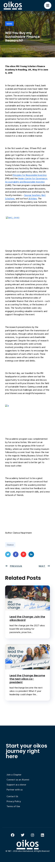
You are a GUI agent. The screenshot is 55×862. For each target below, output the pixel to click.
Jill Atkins (32, 199)
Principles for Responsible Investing (29, 175)
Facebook (15, 554)
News (9, 23)
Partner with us (15, 790)
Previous (16, 566)
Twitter (8, 554)
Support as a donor (16, 785)
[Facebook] (12, 835)
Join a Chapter (14, 775)
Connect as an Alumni (18, 780)
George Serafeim (32, 195)
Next (42, 566)
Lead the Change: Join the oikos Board (27, 618)
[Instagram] (32, 835)
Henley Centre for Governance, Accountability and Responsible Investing (26, 180)
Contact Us (12, 796)
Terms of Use (13, 806)
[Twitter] (22, 835)
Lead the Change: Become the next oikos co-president (27, 679)
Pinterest (23, 554)
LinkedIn (31, 554)
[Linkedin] (42, 835)
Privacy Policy (14, 801)
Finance (10, 544)
